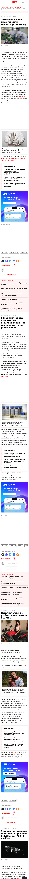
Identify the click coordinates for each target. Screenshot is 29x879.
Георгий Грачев (6, 817)
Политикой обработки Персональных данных (11, 7)
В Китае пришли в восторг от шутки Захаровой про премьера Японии (11, 309)
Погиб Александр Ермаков (9, 299)
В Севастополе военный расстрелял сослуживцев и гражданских (11, 294)
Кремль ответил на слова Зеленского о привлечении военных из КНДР (12, 604)
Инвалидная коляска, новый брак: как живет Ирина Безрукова (14, 289)
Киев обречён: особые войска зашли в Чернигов (12, 874)
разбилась (15, 775)
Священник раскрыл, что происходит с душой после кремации (12, 582)
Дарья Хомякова (6, 517)
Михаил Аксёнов (6, 224)
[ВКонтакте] (13, 261)
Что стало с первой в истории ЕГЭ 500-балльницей (12, 303)
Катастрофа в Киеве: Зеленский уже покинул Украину (14, 283)
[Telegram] (10, 261)
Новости (22, 96)
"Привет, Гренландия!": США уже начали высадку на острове (13, 863)
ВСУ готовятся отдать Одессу (10, 854)
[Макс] (6, 261)
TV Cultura (4, 376)
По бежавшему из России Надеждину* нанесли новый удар (12, 577)
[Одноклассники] (17, 261)
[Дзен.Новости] (2, 261)
